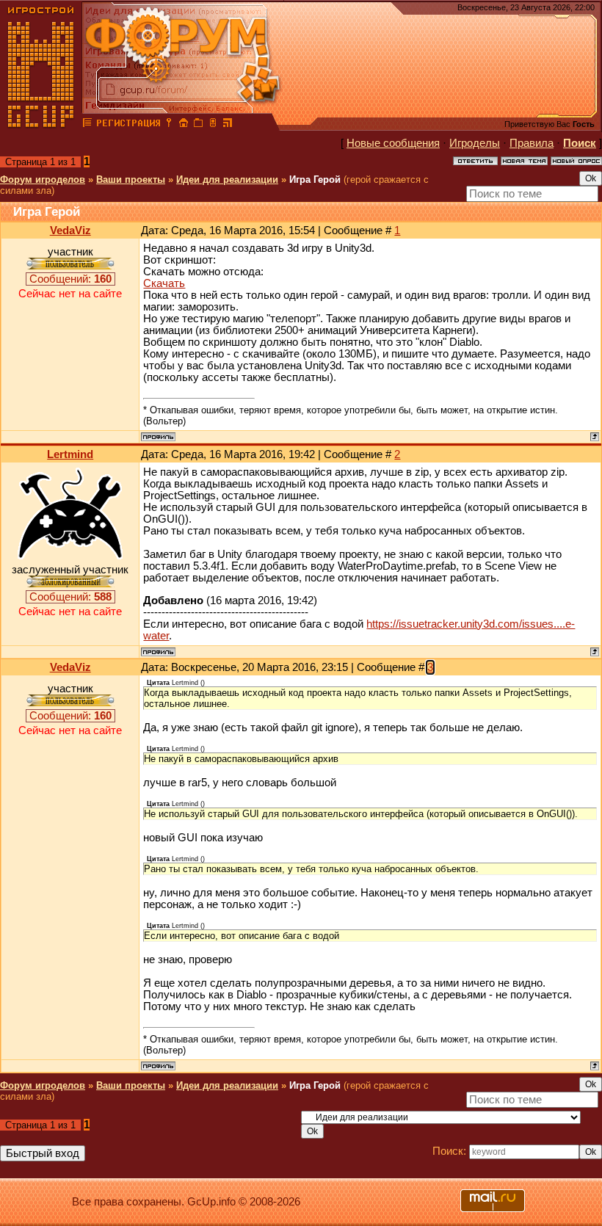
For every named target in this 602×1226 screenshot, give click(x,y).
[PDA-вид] (213, 125)
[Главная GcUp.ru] (41, 125)
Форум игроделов (42, 179)
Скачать (164, 283)
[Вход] (169, 125)
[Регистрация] (128, 125)
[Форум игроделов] (87, 125)
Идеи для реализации (227, 179)
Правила (531, 143)
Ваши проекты (130, 179)
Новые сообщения (393, 143)
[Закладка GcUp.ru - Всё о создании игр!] (198, 125)
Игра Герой (315, 179)
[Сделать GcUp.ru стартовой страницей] (183, 125)
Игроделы (474, 143)
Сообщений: (70, 279)
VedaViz (70, 230)
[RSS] (227, 125)
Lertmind (70, 454)
